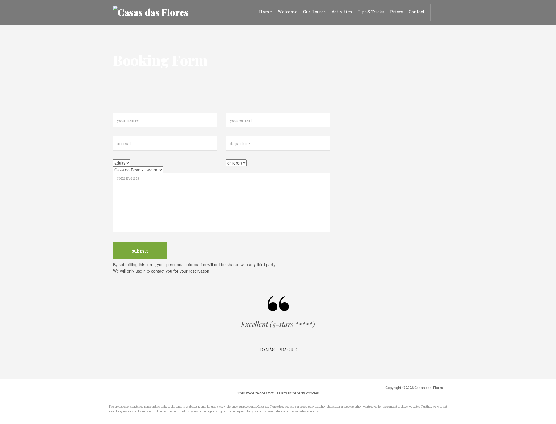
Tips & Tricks (371, 11)
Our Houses (314, 11)
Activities (342, 11)
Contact (417, 11)
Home (265, 11)
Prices (396, 11)
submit (140, 251)
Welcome (287, 11)
